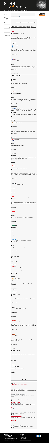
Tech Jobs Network (6, 15)
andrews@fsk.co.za (13, 149)
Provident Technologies (33, 27)
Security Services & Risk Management (6, 31)
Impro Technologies (17, 26)
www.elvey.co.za (13, 120)
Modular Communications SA (24, 26)
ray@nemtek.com (13, 251)
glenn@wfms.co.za (13, 372)
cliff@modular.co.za (13, 207)
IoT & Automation (5, 26)
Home (5, 10)
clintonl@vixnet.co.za (13, 360)
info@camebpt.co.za (13, 87)
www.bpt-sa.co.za (13, 88)
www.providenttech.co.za (14, 289)
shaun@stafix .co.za (13, 235)
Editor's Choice (5, 14)
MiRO (19, 26)
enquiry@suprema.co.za (14, 344)
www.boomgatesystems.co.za (14, 73)
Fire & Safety (5, 23)
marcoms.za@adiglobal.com (14, 42)
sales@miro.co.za (13, 192)
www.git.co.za (12, 163)
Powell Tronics (28, 27)
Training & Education (6, 33)
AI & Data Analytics (6, 18)
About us (8, 10)
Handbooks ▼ (27, 10)
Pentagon (26, 27)
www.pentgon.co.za (13, 264)
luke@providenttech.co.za (14, 288)
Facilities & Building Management (6, 22)
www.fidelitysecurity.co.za (14, 137)
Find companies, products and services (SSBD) (15, 16)
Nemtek (24, 27)
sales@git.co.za (13, 162)
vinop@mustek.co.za (13, 221)
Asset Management (6, 19)
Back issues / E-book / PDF (13, 10)
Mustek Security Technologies (30, 26)
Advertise (22, 10)
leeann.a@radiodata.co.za (14, 303)
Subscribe (18, 10)
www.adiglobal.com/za (13, 43)
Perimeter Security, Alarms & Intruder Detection (7, 27)
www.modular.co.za (13, 208)
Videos (4, 34)
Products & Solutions (6, 29)
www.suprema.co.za (13, 345)
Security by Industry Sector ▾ (7, 35)
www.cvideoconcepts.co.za (14, 106)
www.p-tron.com (13, 276)
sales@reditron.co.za (13, 316)
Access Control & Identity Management (6, 17)
